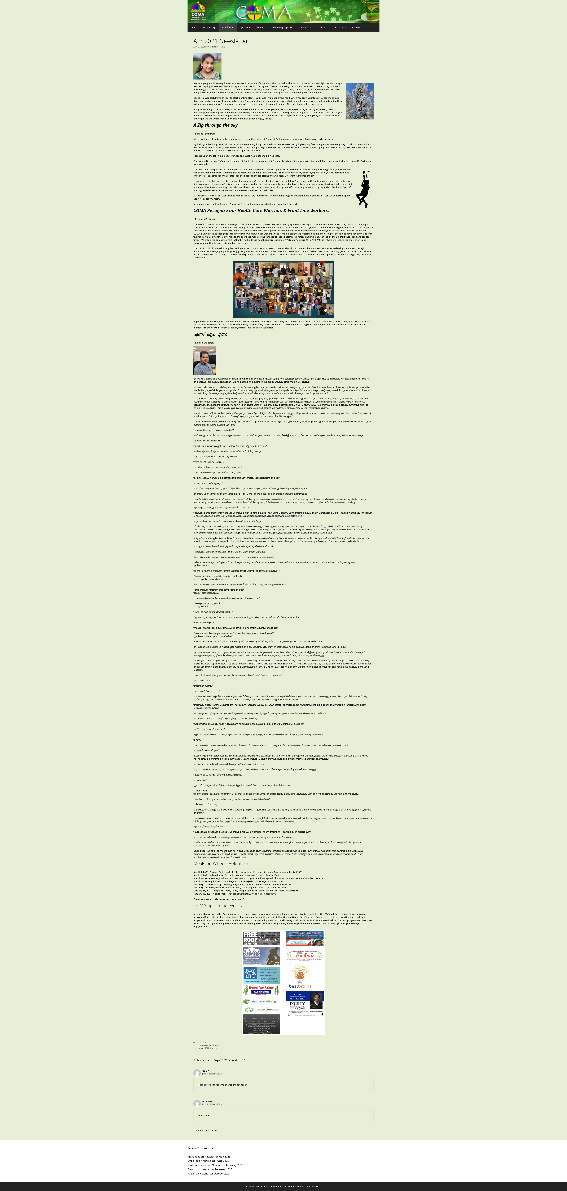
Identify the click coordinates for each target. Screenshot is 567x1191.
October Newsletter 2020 (208, 1045)
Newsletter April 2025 (216, 1160)
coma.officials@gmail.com (343, 923)
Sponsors (245, 27)
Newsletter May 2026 (217, 1156)
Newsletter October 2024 (214, 1173)
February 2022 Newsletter (208, 1048)
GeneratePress (313, 1186)
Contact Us (358, 27)
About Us (306, 27)
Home (193, 27)
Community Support (282, 27)
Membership (209, 27)
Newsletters (227, 27)
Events (259, 27)
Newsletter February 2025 (227, 1165)
